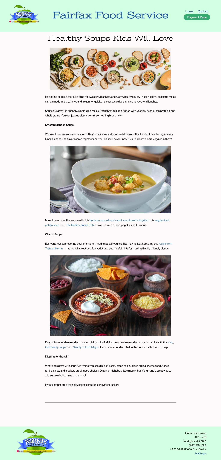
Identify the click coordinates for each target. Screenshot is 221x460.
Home (189, 11)
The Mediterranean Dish (80, 225)
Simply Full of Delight (85, 347)
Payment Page (197, 17)
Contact (203, 11)
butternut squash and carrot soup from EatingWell (119, 220)
